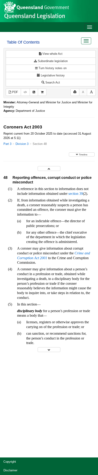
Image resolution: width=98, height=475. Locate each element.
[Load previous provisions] (49, 168)
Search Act (52, 82)
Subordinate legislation (52, 61)
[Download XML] (25, 92)
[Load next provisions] (49, 349)
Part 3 (7, 144)
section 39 (75, 194)
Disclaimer (10, 470)
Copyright (9, 461)
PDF (14, 92)
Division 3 (21, 144)
